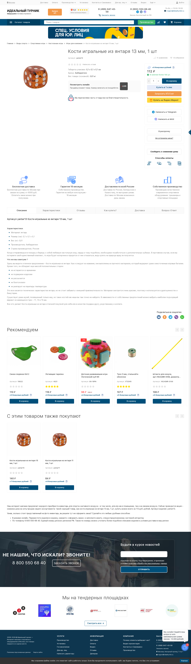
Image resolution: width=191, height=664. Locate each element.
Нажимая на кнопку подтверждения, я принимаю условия (144, 562)
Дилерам (94, 654)
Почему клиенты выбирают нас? (136, 640)
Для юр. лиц (62, 650)
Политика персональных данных (19, 652)
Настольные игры (55, 43)
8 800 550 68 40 (29, 562)
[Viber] (176, 317)
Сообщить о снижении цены (164, 152)
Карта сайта (37, 652)
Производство (146, 22)
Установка (84, 3)
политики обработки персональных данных (147, 563)
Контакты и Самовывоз (101, 3)
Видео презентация (131, 644)
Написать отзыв (89, 64)
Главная (10, 43)
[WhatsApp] (182, 317)
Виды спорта (22, 43)
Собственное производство (167, 186)
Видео (143, 3)
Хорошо (184, 661)
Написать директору (65, 654)
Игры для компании (74, 43)
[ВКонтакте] (159, 317)
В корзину (171, 81)
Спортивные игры (38, 43)
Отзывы (134, 3)
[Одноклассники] (165, 317)
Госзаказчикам (63, 647)
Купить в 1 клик (164, 87)
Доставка (44, 3)
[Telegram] (170, 317)
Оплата (55, 3)
